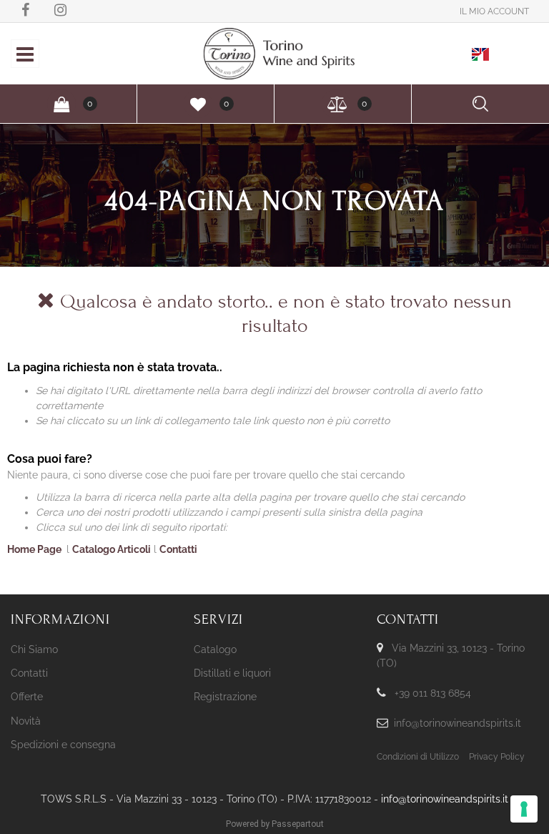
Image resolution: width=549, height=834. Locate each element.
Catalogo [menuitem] (215, 649)
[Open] (25, 58)
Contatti (178, 549)
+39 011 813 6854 (433, 693)
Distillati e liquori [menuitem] (232, 673)
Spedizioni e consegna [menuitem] (63, 744)
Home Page (35, 549)
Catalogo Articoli (111, 549)
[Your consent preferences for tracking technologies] (524, 809)
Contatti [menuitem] (29, 673)
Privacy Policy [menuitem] (497, 757)
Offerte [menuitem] (27, 696)
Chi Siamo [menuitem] (34, 649)
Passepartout (298, 824)
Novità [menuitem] (26, 721)
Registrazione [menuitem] (225, 696)
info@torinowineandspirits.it (457, 723)
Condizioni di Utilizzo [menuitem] (418, 757)
